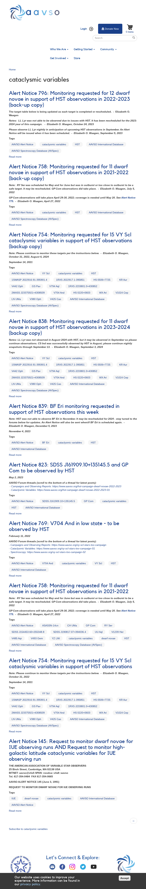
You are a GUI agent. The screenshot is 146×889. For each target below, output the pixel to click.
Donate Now (112, 28)
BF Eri (45, 442)
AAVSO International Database (106, 144)
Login (83, 28)
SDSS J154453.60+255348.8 (28, 631)
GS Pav (36, 286)
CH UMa (72, 625)
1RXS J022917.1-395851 (70, 279)
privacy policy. (30, 884)
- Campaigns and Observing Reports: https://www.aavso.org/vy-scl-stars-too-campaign (57, 544)
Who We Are (58, 49)
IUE (14, 798)
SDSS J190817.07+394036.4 (69, 631)
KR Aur (123, 279)
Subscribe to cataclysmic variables (28, 829)
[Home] (35, 12)
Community (107, 49)
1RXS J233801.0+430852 (82, 286)
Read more (15, 156)
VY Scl (45, 273)
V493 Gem (37, 638)
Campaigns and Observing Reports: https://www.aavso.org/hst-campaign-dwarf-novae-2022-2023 (66, 486)
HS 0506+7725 (101, 279)
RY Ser (108, 625)
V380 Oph (35, 299)
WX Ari (103, 292)
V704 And (59, 292)
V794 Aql (54, 286)
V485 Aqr (17, 638)
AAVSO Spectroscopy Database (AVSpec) (35, 150)
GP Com (88, 501)
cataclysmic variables (54, 144)
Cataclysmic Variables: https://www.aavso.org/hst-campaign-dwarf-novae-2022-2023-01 (60, 489)
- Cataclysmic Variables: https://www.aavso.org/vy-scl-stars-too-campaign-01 (52, 548)
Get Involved (58, 58)
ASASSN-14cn (50, 625)
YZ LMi (56, 638)
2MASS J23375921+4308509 (28, 292)
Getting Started (83, 49)
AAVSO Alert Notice (22, 144)
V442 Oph (17, 286)
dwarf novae (108, 638)
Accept (124, 878)
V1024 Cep (122, 292)
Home (12, 69)
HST (77, 144)
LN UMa (16, 299)
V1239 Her (117, 631)
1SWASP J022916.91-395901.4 (29, 279)
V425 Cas (55, 299)
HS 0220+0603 (81, 292)
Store (77, 58)
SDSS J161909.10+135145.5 (58, 501)
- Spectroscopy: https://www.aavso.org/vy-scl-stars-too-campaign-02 (47, 552)
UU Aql (99, 631)
